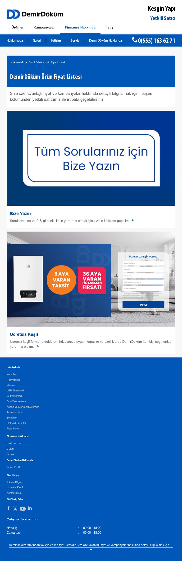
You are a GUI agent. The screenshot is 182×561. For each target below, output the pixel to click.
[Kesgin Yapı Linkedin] (30, 508)
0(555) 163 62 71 (156, 41)
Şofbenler (12, 417)
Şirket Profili (13, 467)
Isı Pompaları (14, 396)
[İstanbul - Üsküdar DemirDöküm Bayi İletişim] (91, 158)
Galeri (37, 41)
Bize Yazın (20, 213)
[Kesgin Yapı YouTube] (23, 509)
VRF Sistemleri (15, 390)
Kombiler (12, 374)
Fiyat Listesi (13, 428)
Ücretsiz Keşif (24, 334)
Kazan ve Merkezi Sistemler (23, 406)
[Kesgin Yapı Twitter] (15, 509)
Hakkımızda (15, 41)
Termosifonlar (14, 412)
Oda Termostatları (17, 401)
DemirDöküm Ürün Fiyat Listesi (47, 62)
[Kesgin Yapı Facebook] (8, 508)
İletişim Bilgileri (15, 482)
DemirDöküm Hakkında (105, 41)
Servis (75, 41)
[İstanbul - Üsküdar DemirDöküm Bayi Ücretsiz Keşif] (91, 279)
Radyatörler (13, 379)
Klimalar (11, 385)
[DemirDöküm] (35, 14)
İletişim (56, 41)
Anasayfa (18, 62)
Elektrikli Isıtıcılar (16, 423)
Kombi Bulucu (14, 492)
